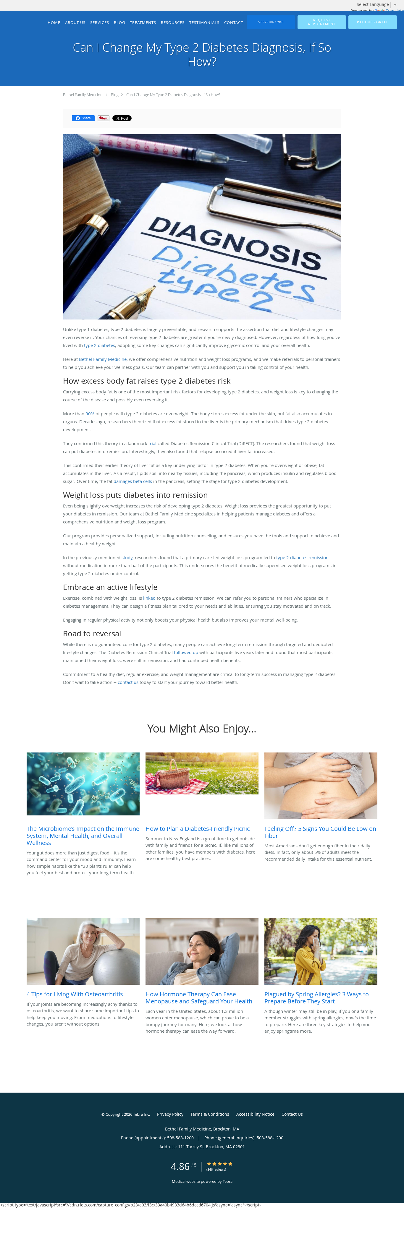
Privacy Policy (170, 1114)
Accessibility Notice (255, 1114)
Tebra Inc (141, 1114)
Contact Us (292, 1114)
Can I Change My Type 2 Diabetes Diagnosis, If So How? (173, 94)
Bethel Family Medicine (82, 94)
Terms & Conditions (209, 1114)
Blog (115, 94)
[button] (322, 22)
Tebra (227, 1181)
